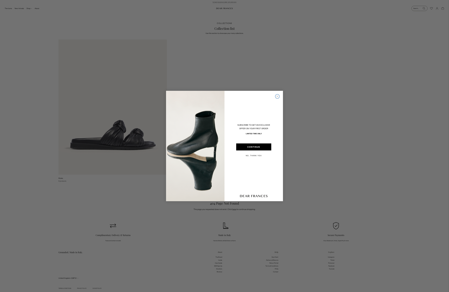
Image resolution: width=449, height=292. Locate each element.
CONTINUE (253, 147)
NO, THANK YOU (254, 156)
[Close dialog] (277, 96)
